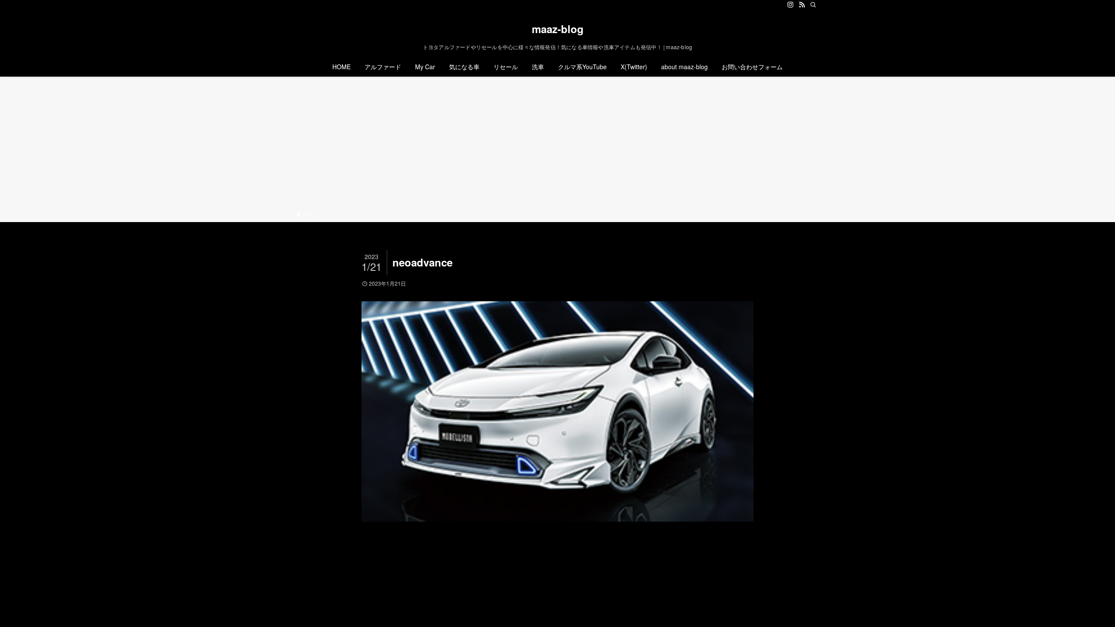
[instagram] (790, 5)
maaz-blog (558, 29)
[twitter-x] (779, 5)
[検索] (813, 5)
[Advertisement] (557, 145)
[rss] (802, 5)
